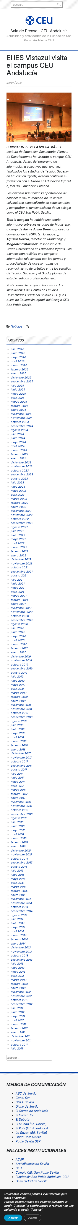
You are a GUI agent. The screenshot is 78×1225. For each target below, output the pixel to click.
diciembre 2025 (21, 377)
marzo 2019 (18, 692)
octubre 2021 (19, 567)
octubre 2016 (19, 810)
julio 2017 (17, 773)
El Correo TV (24, 1115)
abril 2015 (17, 882)
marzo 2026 (19, 365)
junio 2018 (17, 729)
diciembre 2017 (21, 753)
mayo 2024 (18, 442)
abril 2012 (17, 1020)
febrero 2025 (19, 405)
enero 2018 (18, 749)
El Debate (22, 1119)
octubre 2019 (19, 664)
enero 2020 (18, 652)
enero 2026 (18, 373)
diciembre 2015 (21, 850)
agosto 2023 (19, 478)
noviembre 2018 (21, 709)
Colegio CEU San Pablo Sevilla (37, 1172)
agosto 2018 (19, 721)
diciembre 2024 (21, 414)
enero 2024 (18, 458)
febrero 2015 (19, 890)
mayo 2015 (18, 878)
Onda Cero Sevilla (28, 1137)
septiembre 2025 (22, 381)
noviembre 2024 (21, 417)
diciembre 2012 (21, 992)
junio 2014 (17, 923)
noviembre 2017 (21, 757)
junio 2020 (18, 632)
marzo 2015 (18, 887)
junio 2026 (18, 353)
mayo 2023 (18, 490)
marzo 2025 (19, 401)
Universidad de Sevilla (31, 1181)
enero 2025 (18, 409)
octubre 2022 (20, 518)
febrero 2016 (19, 842)
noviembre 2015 (21, 854)
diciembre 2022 (21, 510)
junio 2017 (17, 777)
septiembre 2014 (21, 911)
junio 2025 (18, 389)
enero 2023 (18, 507)
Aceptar (13, 1218)
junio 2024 (18, 438)
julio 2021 (17, 579)
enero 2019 (18, 701)
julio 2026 (17, 349)
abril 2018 (17, 737)
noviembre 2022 (21, 515)
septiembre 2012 (21, 1004)
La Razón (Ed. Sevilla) (31, 1132)
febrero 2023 (19, 502)
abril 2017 (17, 785)
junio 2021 (17, 583)
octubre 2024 (20, 422)
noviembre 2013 (21, 951)
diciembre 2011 (20, 1036)
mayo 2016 (18, 830)
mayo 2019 (18, 684)
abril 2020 (17, 640)
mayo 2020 (18, 636)
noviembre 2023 (21, 466)
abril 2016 (17, 834)
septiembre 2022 (22, 523)
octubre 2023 (20, 470)
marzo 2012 (18, 1024)
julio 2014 (17, 919)
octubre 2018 (19, 713)
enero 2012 (18, 1032)
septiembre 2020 (22, 620)
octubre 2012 (19, 1000)
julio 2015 (17, 870)
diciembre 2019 (21, 656)
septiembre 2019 (21, 668)
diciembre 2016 (21, 802)
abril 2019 (17, 688)
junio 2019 (17, 680)
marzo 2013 (18, 980)
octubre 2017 (19, 761)
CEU (19, 1168)
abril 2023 (17, 494)
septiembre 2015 (21, 862)
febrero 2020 (19, 648)
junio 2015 (17, 874)
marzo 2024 (19, 450)
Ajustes (32, 1218)
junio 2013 (17, 967)
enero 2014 (18, 943)
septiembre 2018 (21, 717)
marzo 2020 (19, 644)
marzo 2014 (18, 935)
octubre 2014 (19, 907)
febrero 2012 (19, 1028)
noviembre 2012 (21, 996)
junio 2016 (17, 826)
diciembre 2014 (21, 899)
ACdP (20, 1159)
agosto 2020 (19, 624)
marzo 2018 (18, 741)
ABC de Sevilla (26, 1093)
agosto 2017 (19, 769)
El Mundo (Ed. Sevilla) (31, 1124)
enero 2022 (18, 555)
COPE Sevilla (25, 1102)
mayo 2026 (18, 357)
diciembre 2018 (21, 704)
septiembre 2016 (21, 814)
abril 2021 (17, 591)
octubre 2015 (19, 858)
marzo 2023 (19, 498)
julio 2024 (17, 434)
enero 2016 (18, 846)
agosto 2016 (19, 818)
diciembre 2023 (21, 462)
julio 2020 (17, 628)
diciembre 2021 (21, 559)
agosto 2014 (19, 915)
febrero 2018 (19, 745)
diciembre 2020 (21, 608)
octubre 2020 (20, 616)
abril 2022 (17, 543)
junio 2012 (17, 1012)
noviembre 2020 (21, 611)
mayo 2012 (18, 1016)
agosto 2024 (19, 430)
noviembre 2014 (21, 903)
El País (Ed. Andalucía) (32, 1128)
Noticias (16, 326)
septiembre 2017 (21, 765)
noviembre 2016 (21, 806)
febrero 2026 (19, 369)
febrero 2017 (19, 794)
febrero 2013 (19, 983)
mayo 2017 (18, 781)
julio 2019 (17, 676)
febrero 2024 (19, 454)
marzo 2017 (18, 789)
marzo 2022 (19, 547)
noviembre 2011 (21, 1040)
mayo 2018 (18, 733)
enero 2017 (18, 797)
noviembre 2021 (21, 563)
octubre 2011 (19, 1044)
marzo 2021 (18, 595)
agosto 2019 (19, 672)
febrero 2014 (19, 939)
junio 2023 (18, 486)
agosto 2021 (19, 575)
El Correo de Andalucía (32, 1111)
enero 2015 (18, 895)
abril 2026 (17, 361)
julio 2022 (17, 531)
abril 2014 (17, 931)
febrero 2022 (19, 551)
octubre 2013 (19, 955)
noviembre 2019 (21, 660)
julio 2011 (17, 1048)
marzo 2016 (18, 838)
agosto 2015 (19, 866)
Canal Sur (23, 1098)
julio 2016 (17, 822)
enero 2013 (18, 988)
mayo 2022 (18, 539)
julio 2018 (17, 725)
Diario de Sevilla (27, 1106)
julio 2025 (17, 385)
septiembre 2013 (21, 959)
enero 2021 (18, 603)
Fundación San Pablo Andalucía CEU (42, 1177)
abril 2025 (17, 397)
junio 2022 (18, 535)
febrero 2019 (19, 696)
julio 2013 (17, 963)
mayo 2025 (18, 393)
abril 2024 (17, 446)
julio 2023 (17, 482)
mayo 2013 (18, 971)
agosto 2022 (19, 527)
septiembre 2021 (21, 571)
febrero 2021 (19, 600)
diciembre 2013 (21, 947)
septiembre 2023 (22, 474)
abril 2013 (17, 975)
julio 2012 (17, 1008)
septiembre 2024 (22, 426)
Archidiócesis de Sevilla (32, 1164)
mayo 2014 (18, 927)
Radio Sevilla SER (28, 1141)
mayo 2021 (18, 587)
